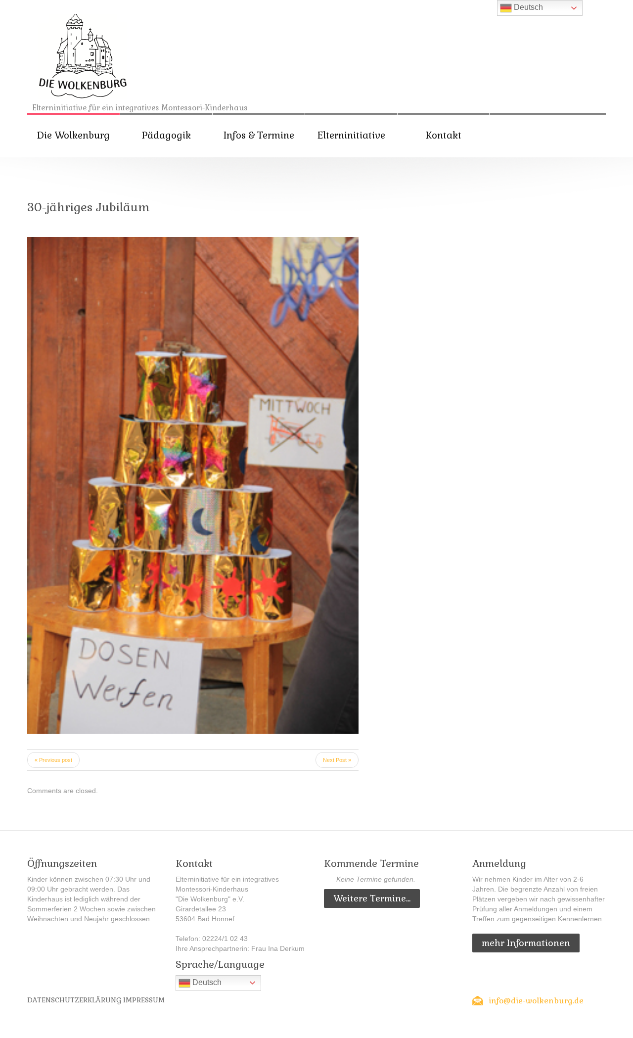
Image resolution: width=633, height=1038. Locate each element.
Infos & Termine (259, 135)
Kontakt (443, 135)
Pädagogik (166, 135)
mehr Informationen (526, 942)
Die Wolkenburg (73, 135)
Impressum (144, 999)
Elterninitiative (351, 135)
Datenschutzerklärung (74, 999)
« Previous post (53, 760)
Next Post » (337, 760)
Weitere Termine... (371, 898)
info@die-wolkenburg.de (536, 1000)
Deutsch (206, 982)
